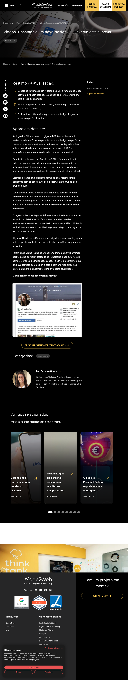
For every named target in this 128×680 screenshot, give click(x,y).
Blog (7, 630)
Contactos (10, 626)
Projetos (77, 5)
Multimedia (43, 644)
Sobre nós (63, 5)
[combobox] (21, 5)
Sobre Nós (10, 623)
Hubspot (42, 634)
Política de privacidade (54, 648)
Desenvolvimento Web (48, 641)
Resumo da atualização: (98, 88)
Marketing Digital (46, 630)
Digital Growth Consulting (49, 626)
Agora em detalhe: (95, 93)
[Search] (21, 5)
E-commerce (44, 637)
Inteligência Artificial (47, 623)
